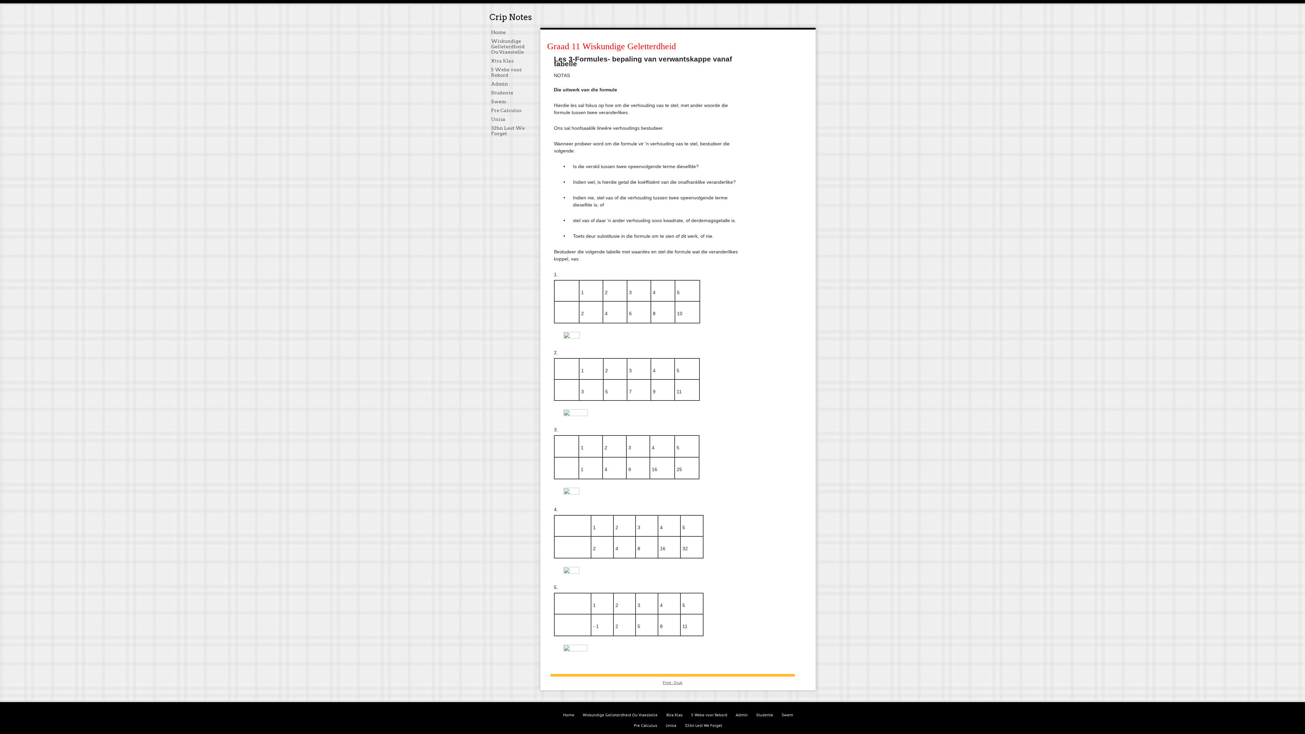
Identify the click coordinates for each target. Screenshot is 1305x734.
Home (498, 32)
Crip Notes (510, 17)
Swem (498, 101)
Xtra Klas (502, 61)
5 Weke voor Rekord (506, 72)
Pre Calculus (506, 110)
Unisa (498, 119)
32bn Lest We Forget (703, 725)
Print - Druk (672, 682)
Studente (502, 92)
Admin (499, 84)
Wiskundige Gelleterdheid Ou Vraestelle (508, 46)
